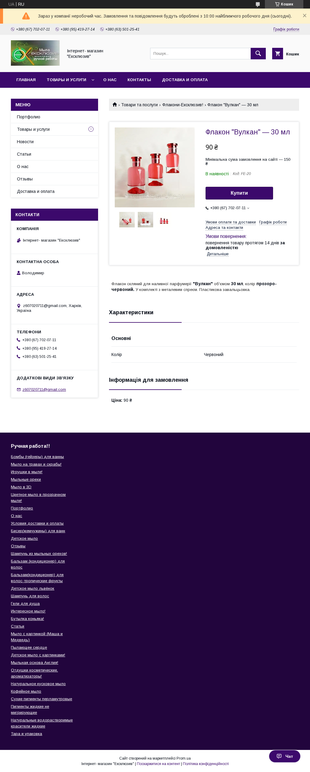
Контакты (139, 80)
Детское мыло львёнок (32, 588)
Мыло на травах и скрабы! (36, 464)
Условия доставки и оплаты (37, 523)
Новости (25, 141)
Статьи (24, 154)
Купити (239, 193)
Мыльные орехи (26, 479)
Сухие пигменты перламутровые (41, 699)
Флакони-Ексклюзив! (182, 104)
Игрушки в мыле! (26, 472)
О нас (110, 80)
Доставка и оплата (185, 80)
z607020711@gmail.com (44, 389)
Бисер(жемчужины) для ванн (38, 531)
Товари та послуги (139, 104)
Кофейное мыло (26, 691)
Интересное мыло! (28, 611)
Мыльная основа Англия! (34, 662)
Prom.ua (183, 758)
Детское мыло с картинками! (38, 655)
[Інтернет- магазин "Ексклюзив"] (35, 64)
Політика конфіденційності (206, 764)
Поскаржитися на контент (158, 764)
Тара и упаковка (26, 733)
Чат (289, 756)
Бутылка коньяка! (27, 618)
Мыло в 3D (21, 487)
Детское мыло (24, 538)
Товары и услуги (66, 80)
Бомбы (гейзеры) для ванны (37, 456)
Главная (26, 80)
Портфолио (28, 116)
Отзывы (25, 179)
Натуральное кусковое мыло (38, 683)
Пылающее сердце (29, 647)
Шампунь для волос (30, 596)
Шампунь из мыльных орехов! (39, 553)
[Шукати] (258, 53)
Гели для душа (25, 603)
